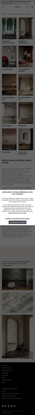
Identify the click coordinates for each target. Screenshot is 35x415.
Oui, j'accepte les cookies (17, 222)
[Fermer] (32, 3)
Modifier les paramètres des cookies (17, 218)
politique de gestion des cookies (17, 213)
